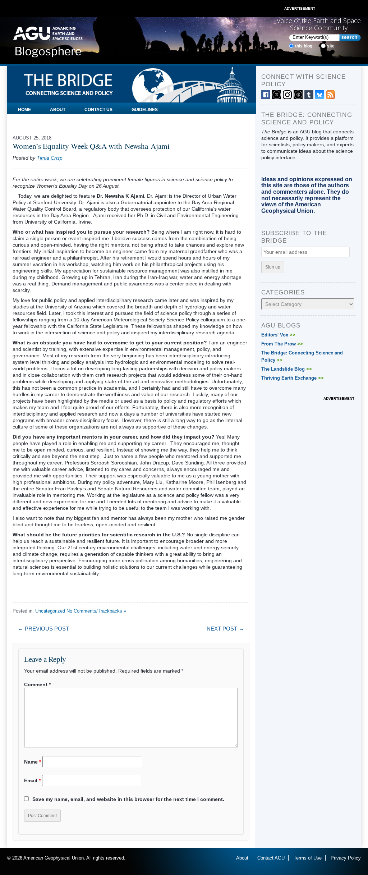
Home (24, 109)
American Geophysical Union (53, 858)
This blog (303, 46)
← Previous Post (43, 629)
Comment (37, 684)
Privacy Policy (346, 858)
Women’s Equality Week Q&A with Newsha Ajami (92, 146)
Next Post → (225, 629)
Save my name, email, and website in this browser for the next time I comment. (128, 799)
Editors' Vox (278, 335)
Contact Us (98, 109)
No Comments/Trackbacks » (96, 611)
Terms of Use (308, 858)
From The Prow (282, 344)
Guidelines (145, 109)
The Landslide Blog (286, 369)
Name (32, 762)
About (57, 109)
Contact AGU (271, 858)
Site (331, 46)
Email (32, 780)
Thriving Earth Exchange (292, 378)
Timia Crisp (50, 158)
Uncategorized (50, 611)
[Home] (47, 40)
